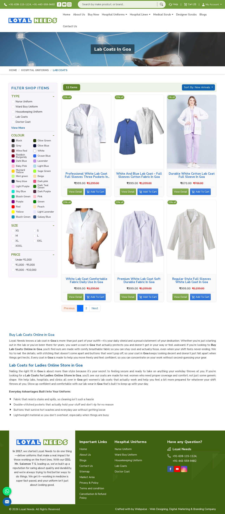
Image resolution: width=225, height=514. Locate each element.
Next (95, 308)
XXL (39, 241)
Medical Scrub (162, 14)
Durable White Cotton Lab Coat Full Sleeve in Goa (192, 175)
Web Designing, (159, 509)
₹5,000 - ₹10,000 (25, 270)
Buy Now (93, 14)
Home (66, 14)
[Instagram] (69, 4)
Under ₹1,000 (23, 259)
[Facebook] (59, 4)
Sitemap (84, 471)
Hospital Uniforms (113, 14)
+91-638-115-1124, (20, 4)
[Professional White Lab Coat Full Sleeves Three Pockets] (86, 132)
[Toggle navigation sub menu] (126, 15)
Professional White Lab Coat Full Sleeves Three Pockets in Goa (86, 175)
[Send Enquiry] (7, 501)
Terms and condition (91, 488)
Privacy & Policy (88, 483)
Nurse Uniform (23, 101)
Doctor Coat (23, 122)
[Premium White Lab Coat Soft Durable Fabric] (139, 237)
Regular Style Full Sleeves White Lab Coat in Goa (191, 280)
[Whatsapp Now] (7, 491)
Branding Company (204, 509)
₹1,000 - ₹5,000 (25, 265)
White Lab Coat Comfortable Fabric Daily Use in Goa (86, 280)
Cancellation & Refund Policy (92, 496)
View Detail (75, 191)
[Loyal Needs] (32, 20)
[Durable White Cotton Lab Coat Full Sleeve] (191, 132)
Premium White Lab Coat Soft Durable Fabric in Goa (138, 280)
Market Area (87, 477)
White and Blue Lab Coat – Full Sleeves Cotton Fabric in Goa (139, 175)
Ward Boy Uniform (26, 106)
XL (17, 241)
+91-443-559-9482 (43, 4)
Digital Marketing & (180, 509)
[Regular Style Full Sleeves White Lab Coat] (191, 237)
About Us (79, 14)
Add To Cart (97, 191)
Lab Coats (21, 117)
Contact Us (70, 26)
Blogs (203, 14)
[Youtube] (64, 4)
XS (17, 230)
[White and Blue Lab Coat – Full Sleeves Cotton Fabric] (139, 132)
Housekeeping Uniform (28, 111)
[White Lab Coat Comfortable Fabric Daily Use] (86, 237)
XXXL (18, 246)
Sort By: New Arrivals (197, 87)
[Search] (161, 4)
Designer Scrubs (186, 14)
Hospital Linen (139, 14)
